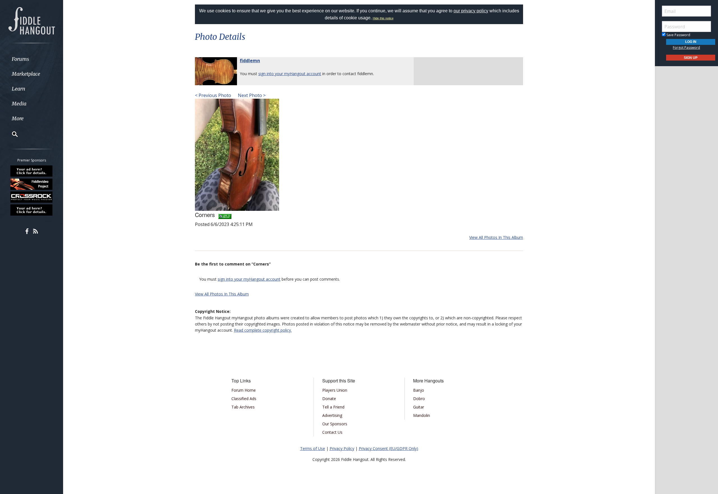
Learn (18, 89)
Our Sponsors (334, 423)
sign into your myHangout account (289, 73)
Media (19, 103)
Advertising (332, 415)
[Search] (11, 134)
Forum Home (243, 390)
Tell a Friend (333, 407)
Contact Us (332, 432)
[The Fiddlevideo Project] (31, 183)
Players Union (334, 390)
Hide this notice (383, 18)
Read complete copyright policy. (263, 330)
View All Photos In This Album (496, 237)
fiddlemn (250, 60)
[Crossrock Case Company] (31, 197)
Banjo (418, 390)
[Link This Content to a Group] (224, 215)
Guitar (418, 407)
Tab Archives (243, 407)
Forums (20, 59)
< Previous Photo (213, 95)
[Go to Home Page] (31, 20)
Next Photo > (251, 95)
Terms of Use (312, 448)
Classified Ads (243, 398)
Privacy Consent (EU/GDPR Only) (388, 448)
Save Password (678, 35)
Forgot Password (686, 47)
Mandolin (421, 415)
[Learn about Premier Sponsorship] (31, 171)
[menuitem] (31, 59)
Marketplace (26, 74)
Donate (329, 398)
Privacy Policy (342, 448)
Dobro (419, 398)
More (18, 118)
